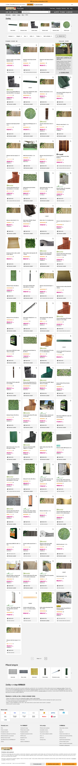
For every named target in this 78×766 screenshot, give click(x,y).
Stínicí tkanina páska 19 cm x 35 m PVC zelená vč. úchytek (13, 447)
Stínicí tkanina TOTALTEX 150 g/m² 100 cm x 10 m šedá (29, 221)
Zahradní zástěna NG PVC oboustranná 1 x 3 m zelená (64, 352)
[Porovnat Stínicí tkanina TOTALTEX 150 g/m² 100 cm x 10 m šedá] (36, 206)
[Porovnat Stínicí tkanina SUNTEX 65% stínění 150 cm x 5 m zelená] (70, 400)
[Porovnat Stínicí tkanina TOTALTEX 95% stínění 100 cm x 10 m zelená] (36, 77)
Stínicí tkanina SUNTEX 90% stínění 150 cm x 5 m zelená (13, 351)
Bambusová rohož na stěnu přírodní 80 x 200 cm (64, 287)
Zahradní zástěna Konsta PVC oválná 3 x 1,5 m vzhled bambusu (46, 351)
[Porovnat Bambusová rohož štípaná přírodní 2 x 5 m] (53, 45)
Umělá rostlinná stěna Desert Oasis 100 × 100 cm (46, 608)
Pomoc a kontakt (4, 729)
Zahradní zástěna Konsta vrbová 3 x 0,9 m (46, 124)
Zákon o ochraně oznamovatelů (65, 743)
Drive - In (42, 735)
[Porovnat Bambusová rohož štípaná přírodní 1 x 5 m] (19, 109)
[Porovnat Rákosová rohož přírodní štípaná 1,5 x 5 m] (53, 141)
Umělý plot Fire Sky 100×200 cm (13, 317)
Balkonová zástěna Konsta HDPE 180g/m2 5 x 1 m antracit (29, 447)
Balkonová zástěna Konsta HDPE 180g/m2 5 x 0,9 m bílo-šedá (46, 544)
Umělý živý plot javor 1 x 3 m (62, 544)
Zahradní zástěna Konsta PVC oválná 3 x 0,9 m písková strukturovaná (30, 576)
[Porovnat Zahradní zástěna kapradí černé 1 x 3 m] (36, 529)
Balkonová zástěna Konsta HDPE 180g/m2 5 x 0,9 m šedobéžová (46, 253)
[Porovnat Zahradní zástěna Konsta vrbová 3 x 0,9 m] (53, 109)
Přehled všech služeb (24, 729)
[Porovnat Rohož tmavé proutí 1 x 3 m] (70, 561)
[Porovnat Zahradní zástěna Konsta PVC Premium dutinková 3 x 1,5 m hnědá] (70, 238)
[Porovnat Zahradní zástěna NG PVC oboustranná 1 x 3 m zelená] (70, 336)
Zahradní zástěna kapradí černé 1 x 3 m (29, 544)
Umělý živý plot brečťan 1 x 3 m (29, 155)
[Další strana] (45, 658)
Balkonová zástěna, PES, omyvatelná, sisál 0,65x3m (47, 576)
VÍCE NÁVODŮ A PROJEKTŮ (65, 72)
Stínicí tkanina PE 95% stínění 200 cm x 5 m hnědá (13, 383)
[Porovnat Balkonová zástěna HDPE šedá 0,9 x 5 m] (70, 432)
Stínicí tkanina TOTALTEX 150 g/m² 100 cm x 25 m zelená (64, 93)
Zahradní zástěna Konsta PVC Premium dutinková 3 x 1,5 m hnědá (64, 254)
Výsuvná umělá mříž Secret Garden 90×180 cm (63, 383)
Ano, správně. (30, 4)
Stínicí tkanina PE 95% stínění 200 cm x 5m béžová (46, 318)
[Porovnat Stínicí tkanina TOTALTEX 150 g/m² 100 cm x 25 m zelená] (70, 77)
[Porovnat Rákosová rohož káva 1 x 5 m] (53, 496)
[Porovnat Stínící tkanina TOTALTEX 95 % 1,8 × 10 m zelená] (36, 303)
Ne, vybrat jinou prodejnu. (38, 4)
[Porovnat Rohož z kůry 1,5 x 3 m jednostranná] (53, 206)
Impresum (61, 731)
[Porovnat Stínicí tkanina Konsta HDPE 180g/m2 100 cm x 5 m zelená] (53, 368)
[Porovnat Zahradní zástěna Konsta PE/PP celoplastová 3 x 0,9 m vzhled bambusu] (70, 496)
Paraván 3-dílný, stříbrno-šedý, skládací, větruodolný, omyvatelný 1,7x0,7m (64, 480)
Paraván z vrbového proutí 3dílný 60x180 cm (63, 157)
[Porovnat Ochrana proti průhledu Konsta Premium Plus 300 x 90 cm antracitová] (36, 368)
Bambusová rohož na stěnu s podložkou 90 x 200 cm (13, 253)
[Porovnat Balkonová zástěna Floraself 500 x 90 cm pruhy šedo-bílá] (70, 593)
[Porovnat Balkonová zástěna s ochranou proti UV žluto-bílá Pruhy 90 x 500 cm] (19, 561)
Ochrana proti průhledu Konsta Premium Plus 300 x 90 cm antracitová (30, 383)
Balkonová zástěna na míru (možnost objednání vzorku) (13, 60)
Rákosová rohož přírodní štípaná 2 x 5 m (64, 221)
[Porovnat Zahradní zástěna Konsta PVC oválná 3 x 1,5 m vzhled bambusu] (53, 336)
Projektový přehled (24, 731)
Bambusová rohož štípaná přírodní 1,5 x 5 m (29, 60)
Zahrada (18, 14)
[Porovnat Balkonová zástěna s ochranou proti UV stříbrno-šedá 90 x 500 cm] (53, 400)
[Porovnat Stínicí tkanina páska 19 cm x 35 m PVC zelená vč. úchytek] (19, 432)
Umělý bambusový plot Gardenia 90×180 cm (29, 188)
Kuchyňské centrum (44, 729)
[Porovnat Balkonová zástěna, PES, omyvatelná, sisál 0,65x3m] (53, 561)
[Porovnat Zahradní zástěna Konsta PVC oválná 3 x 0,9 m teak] (36, 400)
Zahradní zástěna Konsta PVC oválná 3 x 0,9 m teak (30, 415)
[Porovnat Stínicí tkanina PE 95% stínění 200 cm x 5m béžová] (53, 303)
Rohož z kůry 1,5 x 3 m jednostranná (46, 220)
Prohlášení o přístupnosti (64, 745)
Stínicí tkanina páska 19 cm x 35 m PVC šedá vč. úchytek (46, 188)
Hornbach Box (43, 739)
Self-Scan (42, 737)
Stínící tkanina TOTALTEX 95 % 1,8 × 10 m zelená (30, 318)
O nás (60, 729)
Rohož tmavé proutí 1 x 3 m (62, 576)
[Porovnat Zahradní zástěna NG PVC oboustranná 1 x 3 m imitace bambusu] (36, 593)
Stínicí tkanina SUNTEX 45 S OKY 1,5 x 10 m (13, 544)
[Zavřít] (72, 4)
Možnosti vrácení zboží (5, 737)
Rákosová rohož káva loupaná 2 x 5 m (13, 156)
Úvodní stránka (8, 14)
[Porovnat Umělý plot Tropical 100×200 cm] (19, 271)
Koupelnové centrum (44, 731)
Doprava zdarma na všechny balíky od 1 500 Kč (40, 1)
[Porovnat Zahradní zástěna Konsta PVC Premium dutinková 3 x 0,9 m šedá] (19, 464)
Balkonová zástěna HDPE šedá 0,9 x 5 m (64, 447)
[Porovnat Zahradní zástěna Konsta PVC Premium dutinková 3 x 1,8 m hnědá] (19, 173)
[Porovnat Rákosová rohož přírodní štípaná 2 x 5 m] (70, 206)
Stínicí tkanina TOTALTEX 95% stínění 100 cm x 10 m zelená (30, 92)
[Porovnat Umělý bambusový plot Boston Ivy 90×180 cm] (36, 336)
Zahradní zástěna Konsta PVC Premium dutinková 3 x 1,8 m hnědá (13, 188)
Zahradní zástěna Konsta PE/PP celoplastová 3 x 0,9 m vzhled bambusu (63, 512)
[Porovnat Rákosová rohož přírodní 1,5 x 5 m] (53, 77)
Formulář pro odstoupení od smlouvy (8, 733)
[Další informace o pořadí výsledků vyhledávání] (17, 41)
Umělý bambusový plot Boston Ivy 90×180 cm (29, 351)
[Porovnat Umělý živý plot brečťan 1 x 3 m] (36, 141)
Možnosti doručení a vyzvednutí (7, 735)
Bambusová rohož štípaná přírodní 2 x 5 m (46, 60)
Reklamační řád (62, 737)
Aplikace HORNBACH (25, 741)
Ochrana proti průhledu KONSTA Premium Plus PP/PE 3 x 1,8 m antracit (13, 92)
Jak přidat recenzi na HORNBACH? (8, 739)
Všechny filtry (62, 36)
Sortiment (14, 14)
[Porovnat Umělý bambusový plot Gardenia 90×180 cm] (36, 173)
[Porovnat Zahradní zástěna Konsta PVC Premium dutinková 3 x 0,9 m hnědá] (70, 303)
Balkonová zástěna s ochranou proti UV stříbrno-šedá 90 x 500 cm (46, 415)
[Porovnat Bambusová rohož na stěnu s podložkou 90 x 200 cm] (19, 238)
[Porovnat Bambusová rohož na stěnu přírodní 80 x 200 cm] (70, 271)
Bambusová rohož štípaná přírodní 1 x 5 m (13, 124)
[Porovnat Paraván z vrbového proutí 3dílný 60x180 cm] (70, 141)
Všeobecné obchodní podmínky (65, 735)
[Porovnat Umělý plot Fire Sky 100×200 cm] (19, 303)
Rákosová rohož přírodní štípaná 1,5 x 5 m (46, 156)
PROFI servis (23, 735)
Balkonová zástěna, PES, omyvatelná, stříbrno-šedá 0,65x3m (63, 189)
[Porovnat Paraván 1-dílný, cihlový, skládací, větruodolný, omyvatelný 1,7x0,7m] (36, 496)
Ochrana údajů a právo (64, 741)
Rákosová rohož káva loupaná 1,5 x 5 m (13, 641)
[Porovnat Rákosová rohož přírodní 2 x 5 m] (19, 206)
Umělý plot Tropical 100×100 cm (13, 415)
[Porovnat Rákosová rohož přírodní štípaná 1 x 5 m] (53, 271)
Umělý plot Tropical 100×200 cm (13, 285)
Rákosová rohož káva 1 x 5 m (45, 510)
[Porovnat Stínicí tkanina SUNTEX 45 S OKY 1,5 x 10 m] (19, 529)
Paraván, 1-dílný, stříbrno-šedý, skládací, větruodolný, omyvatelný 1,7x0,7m (13, 609)
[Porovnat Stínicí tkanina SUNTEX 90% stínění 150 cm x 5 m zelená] (19, 336)
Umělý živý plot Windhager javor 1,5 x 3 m (30, 124)
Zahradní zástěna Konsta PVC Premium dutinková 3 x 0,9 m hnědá (64, 319)
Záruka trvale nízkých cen (64, 733)
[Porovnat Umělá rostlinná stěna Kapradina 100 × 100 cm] (36, 238)
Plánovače (22, 739)
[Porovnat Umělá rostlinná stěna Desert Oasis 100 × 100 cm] (53, 593)
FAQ (2, 728)
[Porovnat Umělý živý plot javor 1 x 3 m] (70, 529)
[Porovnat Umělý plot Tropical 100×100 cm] (19, 400)
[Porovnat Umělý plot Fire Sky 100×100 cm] (36, 464)
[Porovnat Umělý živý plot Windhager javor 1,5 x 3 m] (36, 109)
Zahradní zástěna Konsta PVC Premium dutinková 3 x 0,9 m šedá (13, 479)
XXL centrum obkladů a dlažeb (46, 733)
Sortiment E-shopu (24, 728)
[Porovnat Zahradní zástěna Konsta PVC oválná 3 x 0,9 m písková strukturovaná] (36, 561)
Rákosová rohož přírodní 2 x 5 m (13, 220)
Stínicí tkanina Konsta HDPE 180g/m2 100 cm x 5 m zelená (47, 383)
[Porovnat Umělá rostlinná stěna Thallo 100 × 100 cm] (53, 432)
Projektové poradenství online (26, 733)
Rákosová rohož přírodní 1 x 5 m (63, 124)
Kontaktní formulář (4, 731)
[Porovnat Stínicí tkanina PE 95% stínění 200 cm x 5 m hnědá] (19, 368)
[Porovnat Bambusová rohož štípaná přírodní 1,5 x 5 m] (36, 45)
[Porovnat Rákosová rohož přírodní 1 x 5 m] (70, 109)
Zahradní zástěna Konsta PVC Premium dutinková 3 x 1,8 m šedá (13, 511)
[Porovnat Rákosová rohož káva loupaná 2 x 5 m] (19, 141)
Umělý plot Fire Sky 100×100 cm (29, 478)
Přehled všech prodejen (45, 728)
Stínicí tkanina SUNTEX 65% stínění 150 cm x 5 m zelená (64, 416)
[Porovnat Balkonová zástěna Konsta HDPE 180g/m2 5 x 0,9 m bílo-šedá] (53, 529)
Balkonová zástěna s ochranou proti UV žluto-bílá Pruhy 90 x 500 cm (13, 576)
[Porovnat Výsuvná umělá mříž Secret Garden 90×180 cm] (70, 368)
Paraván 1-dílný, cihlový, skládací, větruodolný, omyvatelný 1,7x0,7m (29, 511)
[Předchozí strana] (32, 658)
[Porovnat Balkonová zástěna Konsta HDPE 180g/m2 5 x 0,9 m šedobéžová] (53, 238)
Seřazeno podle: (61, 41)
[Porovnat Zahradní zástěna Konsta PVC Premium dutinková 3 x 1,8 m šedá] (19, 496)
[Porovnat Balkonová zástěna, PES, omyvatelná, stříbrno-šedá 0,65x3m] (70, 173)
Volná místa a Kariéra (63, 728)
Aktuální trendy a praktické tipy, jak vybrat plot (64, 58)
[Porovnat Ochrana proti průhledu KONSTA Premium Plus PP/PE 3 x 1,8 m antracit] (19, 77)
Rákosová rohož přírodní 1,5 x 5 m (46, 91)
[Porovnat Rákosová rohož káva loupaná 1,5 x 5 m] (19, 625)
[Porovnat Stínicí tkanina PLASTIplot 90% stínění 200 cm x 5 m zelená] (36, 271)
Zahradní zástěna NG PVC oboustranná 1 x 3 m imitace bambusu (29, 608)
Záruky (2, 741)
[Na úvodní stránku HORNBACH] (11, 8)
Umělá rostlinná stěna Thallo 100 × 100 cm (46, 447)
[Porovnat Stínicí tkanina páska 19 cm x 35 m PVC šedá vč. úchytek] (53, 173)
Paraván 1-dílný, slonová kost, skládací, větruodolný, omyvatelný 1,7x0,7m (46, 480)
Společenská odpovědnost (64, 739)
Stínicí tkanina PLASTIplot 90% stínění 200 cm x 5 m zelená (29, 286)
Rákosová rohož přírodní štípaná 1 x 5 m (46, 286)
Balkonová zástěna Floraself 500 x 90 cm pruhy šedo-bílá (63, 609)
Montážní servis (23, 737)
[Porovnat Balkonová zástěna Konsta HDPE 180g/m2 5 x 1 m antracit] (36, 432)
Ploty (23, 14)
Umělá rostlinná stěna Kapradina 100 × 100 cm (30, 253)
